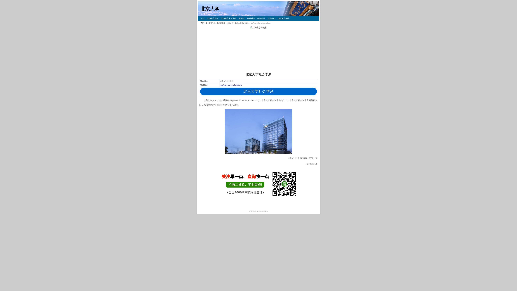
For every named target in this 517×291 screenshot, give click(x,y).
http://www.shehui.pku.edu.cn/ (231, 85)
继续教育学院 (283, 18)
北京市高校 (221, 23)
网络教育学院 (212, 18)
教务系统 (251, 18)
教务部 (241, 18)
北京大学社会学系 (241, 23)
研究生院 (261, 18)
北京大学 (230, 23)
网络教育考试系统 (228, 18)
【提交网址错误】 (311, 164)
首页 (202, 18)
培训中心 (271, 18)
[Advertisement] (278, 51)
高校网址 (212, 23)
